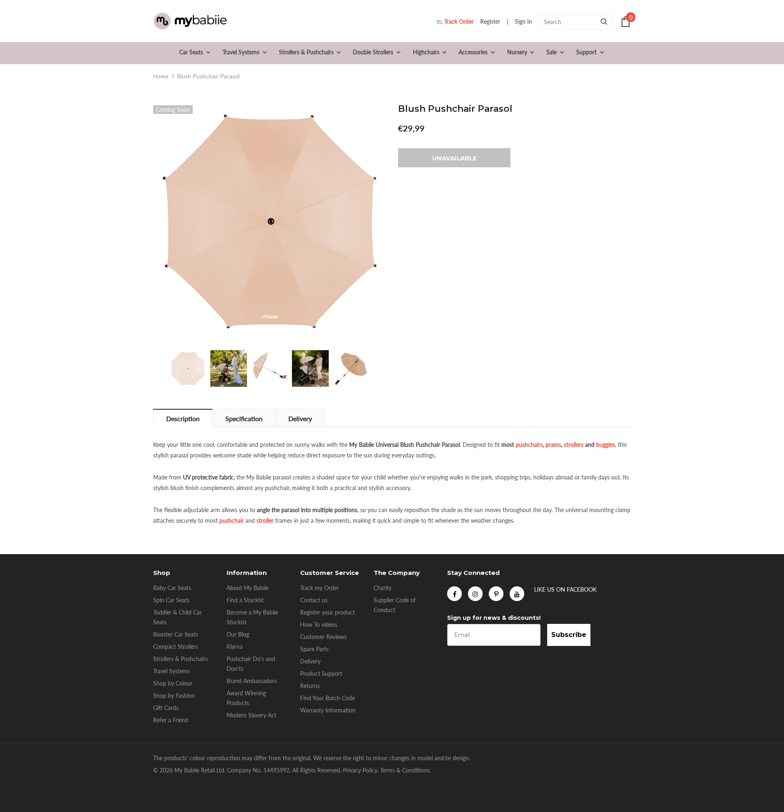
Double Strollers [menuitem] (373, 52)
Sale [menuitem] (551, 52)
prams (553, 444)
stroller (265, 520)
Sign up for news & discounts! (494, 617)
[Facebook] (454, 593)
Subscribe (568, 635)
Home (161, 76)
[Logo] (190, 21)
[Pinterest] (496, 593)
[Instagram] (475, 593)
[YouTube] (517, 593)
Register (491, 21)
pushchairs (529, 444)
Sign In (524, 21)
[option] (269, 221)
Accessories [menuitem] (473, 52)
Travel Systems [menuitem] (241, 52)
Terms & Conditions (405, 770)
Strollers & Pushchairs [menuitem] (306, 52)
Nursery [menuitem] (517, 52)
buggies (605, 444)
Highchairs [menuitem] (426, 52)
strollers (574, 444)
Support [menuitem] (586, 52)
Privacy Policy (360, 770)
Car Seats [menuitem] (191, 52)
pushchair (231, 520)
